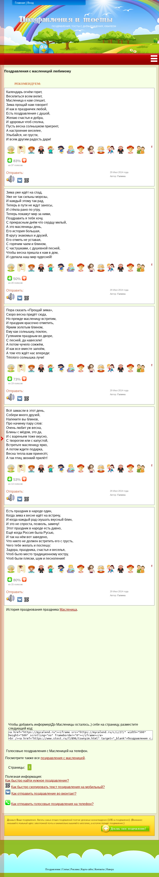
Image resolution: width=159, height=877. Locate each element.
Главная (20, 2)
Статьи (65, 869)
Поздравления (52, 869)
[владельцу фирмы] (40, 153)
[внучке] (60, 153)
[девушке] (90, 153)
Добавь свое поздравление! (128, 828)
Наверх (110, 869)
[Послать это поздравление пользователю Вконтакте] (19, 182)
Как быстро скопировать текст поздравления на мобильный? (58, 787)
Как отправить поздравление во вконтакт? (43, 793)
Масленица (68, 609)
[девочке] (80, 153)
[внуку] (50, 153)
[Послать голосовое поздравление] (10, 182)
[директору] (120, 153)
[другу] (140, 153)
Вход (30, 2)
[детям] (110, 153)
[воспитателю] (70, 153)
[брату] (30, 153)
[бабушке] (11, 153)
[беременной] (20, 153)
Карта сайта (87, 869)
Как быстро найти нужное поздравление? (37, 780)
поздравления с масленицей (63, 758)
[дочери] (130, 153)
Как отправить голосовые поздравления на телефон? (52, 804)
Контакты (100, 869)
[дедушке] (100, 153)
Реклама (75, 869)
